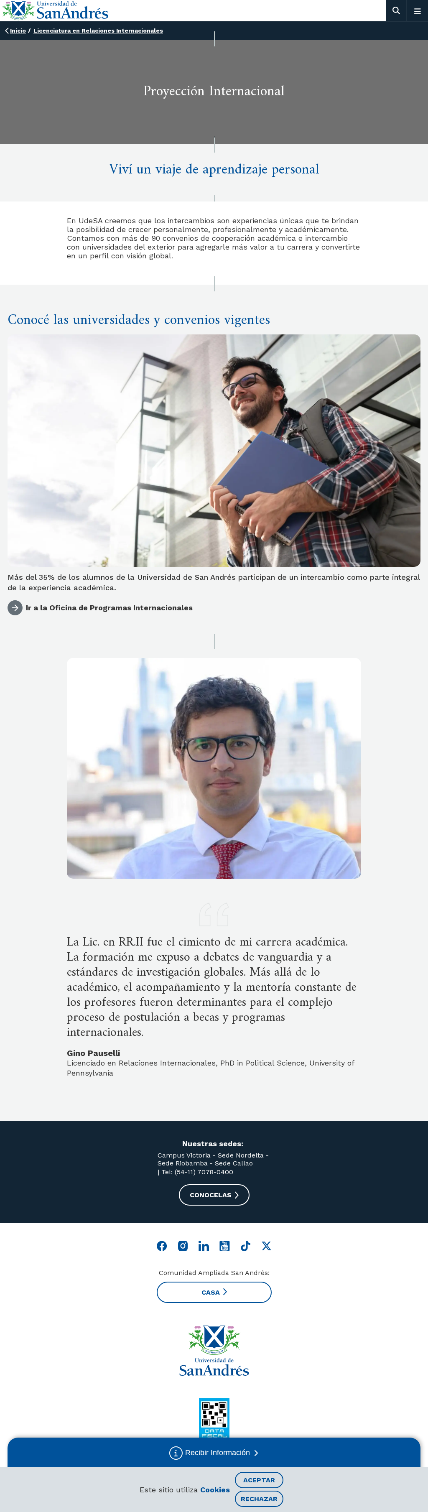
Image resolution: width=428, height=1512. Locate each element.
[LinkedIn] (204, 1246)
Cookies (215, 1489)
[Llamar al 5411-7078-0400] (214, 1419)
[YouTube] (224, 1246)
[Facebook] (162, 1246)
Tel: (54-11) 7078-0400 (196, 1172)
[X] (266, 1246)
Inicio (18, 30)
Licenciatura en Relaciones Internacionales (98, 30)
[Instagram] (183, 1246)
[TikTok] (245, 1246)
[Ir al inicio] (214, 1351)
